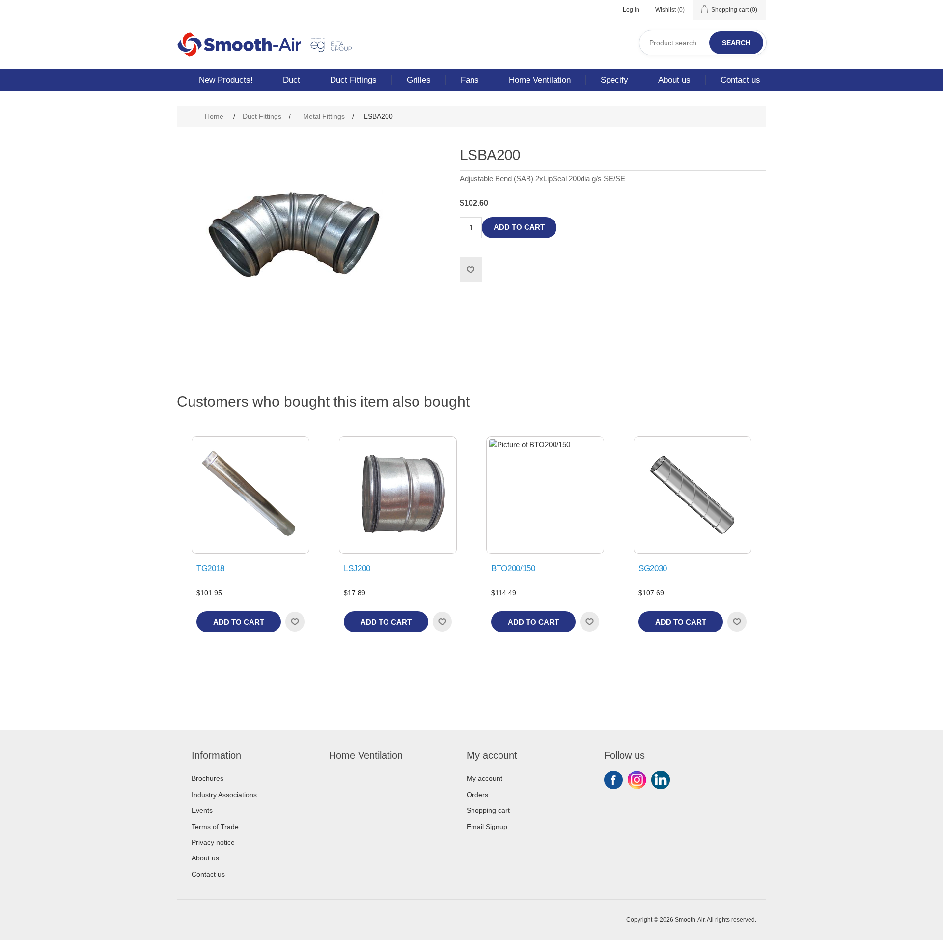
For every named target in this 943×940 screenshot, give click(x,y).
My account (484, 778)
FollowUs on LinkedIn (660, 780)
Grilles (419, 79)
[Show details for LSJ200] (398, 495)
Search (736, 43)
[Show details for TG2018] (250, 495)
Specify (614, 79)
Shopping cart (488, 810)
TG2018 (210, 568)
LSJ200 (357, 568)
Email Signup (487, 826)
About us (674, 79)
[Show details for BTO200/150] (545, 495)
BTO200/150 (513, 568)
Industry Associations (224, 795)
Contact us (740, 79)
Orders (477, 795)
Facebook (613, 780)
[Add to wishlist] (295, 622)
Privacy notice (213, 842)
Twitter (637, 780)
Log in (631, 9)
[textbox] (703, 42)
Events (202, 810)
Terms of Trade (215, 826)
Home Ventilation (540, 79)
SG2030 (652, 568)
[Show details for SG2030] (692, 495)
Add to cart (519, 227)
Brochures (207, 778)
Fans (470, 79)
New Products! (226, 79)
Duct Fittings (353, 79)
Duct (291, 79)
